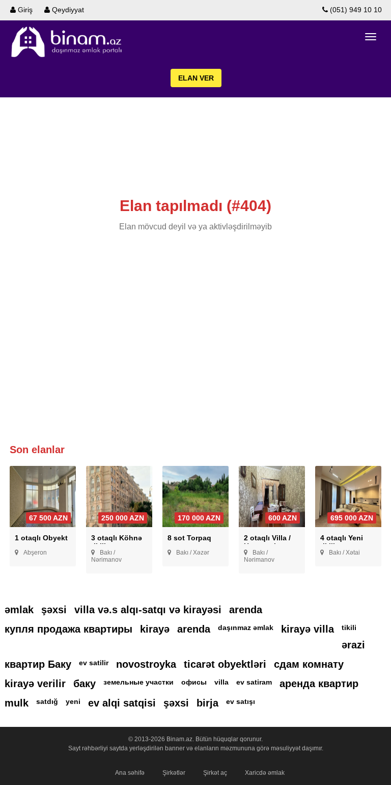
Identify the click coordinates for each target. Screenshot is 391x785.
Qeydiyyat (67, 10)
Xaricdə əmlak (265, 772)
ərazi (353, 644)
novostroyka (146, 664)
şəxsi (54, 609)
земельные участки (138, 682)
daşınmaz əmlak (245, 627)
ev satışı (240, 701)
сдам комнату (309, 664)
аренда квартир (319, 683)
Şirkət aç (215, 772)
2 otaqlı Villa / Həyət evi (267, 542)
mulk (17, 703)
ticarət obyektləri (225, 664)
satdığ (47, 701)
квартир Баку (38, 664)
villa (221, 682)
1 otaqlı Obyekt (41, 538)
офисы (194, 682)
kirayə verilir (35, 683)
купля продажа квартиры (68, 629)
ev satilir (93, 663)
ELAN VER (196, 78)
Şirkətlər (173, 772)
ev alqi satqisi (122, 703)
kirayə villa (307, 629)
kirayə (155, 629)
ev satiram (254, 682)
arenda (245, 609)
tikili (349, 627)
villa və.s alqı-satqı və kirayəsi (147, 609)
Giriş (24, 10)
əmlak (19, 609)
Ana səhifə (130, 772)
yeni (73, 701)
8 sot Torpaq (189, 538)
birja (207, 703)
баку (84, 683)
